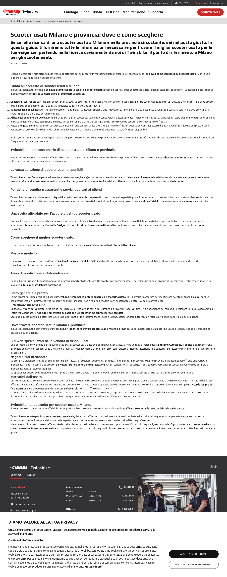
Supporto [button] (155, 12)
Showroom (16, 474)
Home (13, 21)
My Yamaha (184, 2)
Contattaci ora (210, 12)
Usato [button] (97, 12)
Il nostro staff (129, 3)
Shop (85, 12)
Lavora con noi (161, 3)
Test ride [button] (112, 12)
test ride (94, 309)
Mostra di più (93, 566)
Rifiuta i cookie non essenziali (193, 564)
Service (31, 474)
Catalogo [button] (71, 12)
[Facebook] (211, 466)
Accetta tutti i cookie (193, 554)
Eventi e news (145, 3)
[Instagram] (215, 466)
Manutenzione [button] (134, 12)
